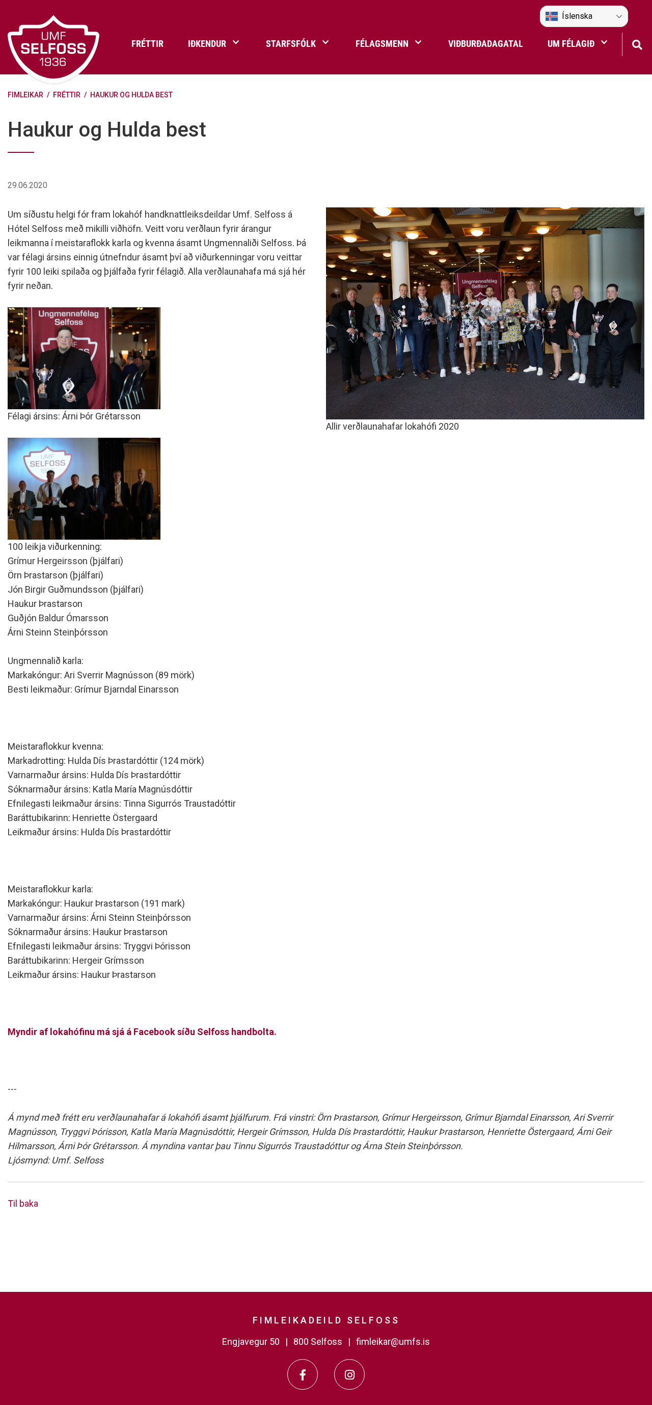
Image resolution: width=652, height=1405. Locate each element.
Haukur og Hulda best (131, 95)
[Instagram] (349, 1374)
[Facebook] (302, 1374)
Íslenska (577, 16)
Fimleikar (25, 95)
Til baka (23, 1203)
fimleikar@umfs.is (393, 1341)
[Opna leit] (637, 43)
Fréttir (66, 95)
